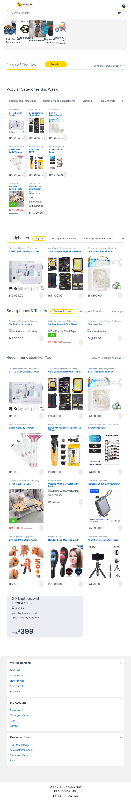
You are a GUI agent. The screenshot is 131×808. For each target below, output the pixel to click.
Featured (15, 670)
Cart (12, 720)
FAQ (12, 760)
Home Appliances (95, 321)
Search (119, 13)
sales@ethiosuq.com (21, 749)
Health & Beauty (16, 147)
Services (87, 100)
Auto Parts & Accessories (34, 110)
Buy (25, 138)
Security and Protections (22, 100)
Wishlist (14, 725)
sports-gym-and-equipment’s (59, 100)
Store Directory (18, 686)
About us (15, 691)
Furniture (53, 146)
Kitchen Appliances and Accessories (105, 322)
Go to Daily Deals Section (107, 65)
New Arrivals (17, 680)
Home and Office (56, 147)
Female (12, 146)
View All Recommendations (106, 357)
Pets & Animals (107, 100)
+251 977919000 (19, 744)
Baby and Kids (35, 183)
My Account (16, 710)
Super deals (16, 675)
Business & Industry (14, 110)
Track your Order (19, 715)
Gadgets (33, 321)
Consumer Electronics (54, 110)
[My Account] (115, 5)
